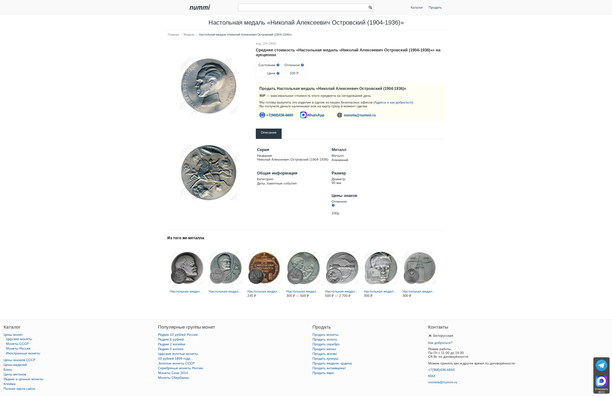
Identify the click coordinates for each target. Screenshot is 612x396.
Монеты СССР (17, 344)
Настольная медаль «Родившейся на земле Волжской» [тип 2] (303, 291)
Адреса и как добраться (393, 102)
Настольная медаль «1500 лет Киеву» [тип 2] (264, 291)
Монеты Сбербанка (173, 378)
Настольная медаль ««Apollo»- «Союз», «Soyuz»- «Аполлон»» (342, 291)
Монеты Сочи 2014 (173, 373)
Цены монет (13, 334)
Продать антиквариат (329, 368)
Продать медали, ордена (332, 363)
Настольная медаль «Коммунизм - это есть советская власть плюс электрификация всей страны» (187, 291)
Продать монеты (325, 334)
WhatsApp (315, 115)
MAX (431, 376)
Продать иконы (324, 349)
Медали (189, 34)
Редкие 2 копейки (171, 344)
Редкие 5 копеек (170, 349)
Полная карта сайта (19, 389)
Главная (173, 34)
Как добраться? (440, 343)
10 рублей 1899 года (174, 358)
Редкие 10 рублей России (178, 334)
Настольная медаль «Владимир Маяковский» (381, 291)
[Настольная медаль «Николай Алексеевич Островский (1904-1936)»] (208, 86)
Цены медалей (15, 365)
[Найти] (370, 8)
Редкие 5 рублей (171, 339)
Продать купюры (325, 358)
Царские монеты (19, 339)
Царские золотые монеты (178, 354)
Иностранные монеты (23, 353)
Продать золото (324, 339)
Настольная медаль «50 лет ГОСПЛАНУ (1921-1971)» (226, 291)
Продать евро (323, 373)
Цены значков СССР (19, 360)
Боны (8, 369)
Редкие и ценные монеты (23, 379)
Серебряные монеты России (180, 368)
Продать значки (324, 354)
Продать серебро (326, 344)
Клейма (10, 384)
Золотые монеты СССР (176, 363)
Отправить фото (601, 390)
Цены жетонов (15, 374)
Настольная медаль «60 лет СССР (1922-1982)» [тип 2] (420, 291)
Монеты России (18, 348)
